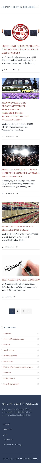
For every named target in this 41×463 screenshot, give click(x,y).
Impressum (8, 440)
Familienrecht (8, 350)
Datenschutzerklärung (12, 445)
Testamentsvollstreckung (21, 280)
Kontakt (6, 424)
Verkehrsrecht (9, 378)
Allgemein (7, 333)
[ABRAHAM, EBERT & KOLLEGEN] (18, 6)
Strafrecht (7, 372)
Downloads (7, 429)
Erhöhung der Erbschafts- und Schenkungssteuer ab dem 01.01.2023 (20, 49)
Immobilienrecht (10, 356)
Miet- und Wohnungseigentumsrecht (18, 367)
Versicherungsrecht (11, 384)
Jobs (5, 434)
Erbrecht (6, 344)
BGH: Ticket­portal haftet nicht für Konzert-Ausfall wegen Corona (20, 173)
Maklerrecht (8, 361)
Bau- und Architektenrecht (13, 339)
